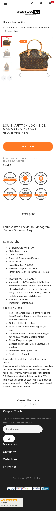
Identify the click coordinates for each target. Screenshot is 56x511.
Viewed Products (28, 400)
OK (8, 439)
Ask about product (15, 161)
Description (28, 214)
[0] (50, 4)
